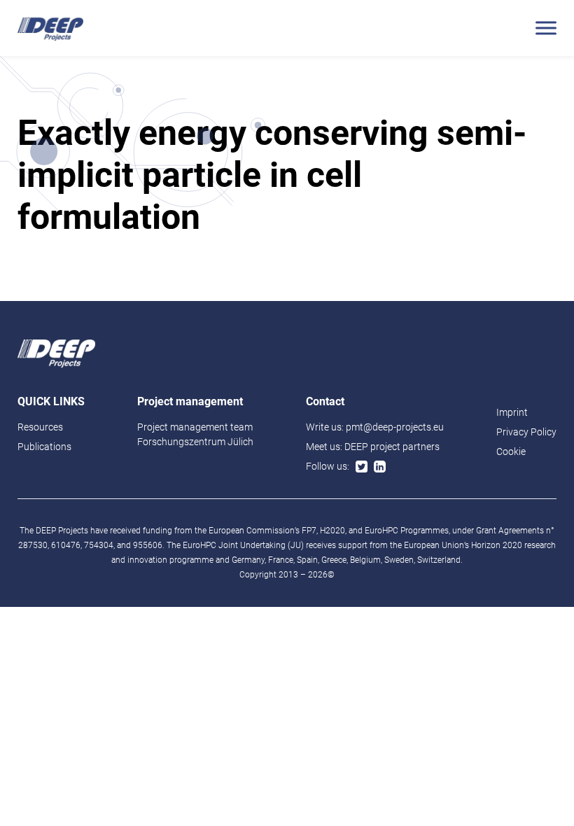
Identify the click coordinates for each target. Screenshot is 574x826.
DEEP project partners (392, 446)
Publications (44, 446)
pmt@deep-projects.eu (395, 427)
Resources (40, 427)
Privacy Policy (526, 432)
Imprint (512, 412)
